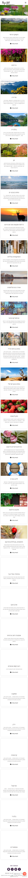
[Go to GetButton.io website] (24, 876)
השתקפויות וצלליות (14, 256)
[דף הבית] (17, 11)
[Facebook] (19, 869)
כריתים (14, 65)
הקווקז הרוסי (14, 34)
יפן (14, 160)
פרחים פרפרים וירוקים (14, 446)
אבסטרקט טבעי (14, 318)
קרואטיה (14, 755)
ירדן (14, 724)
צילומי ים (12, 11)
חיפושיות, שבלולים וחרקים (14, 542)
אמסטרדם (14, 847)
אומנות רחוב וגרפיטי (14, 635)
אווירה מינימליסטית (14, 287)
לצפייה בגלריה (14, 43)
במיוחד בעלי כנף (14, 574)
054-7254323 (14, 866)
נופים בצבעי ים (14, 192)
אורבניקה (14, 604)
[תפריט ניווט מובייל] (25, 2)
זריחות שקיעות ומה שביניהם (14, 224)
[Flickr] (8, 869)
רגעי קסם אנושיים (14, 666)
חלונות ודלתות (14, 509)
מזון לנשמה (14, 416)
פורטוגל (14, 785)
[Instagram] (12, 869)
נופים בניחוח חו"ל (14, 348)
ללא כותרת (14, 479)
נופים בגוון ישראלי (14, 384)
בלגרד (14, 816)
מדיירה (14, 97)
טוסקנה (14, 693)
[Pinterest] (15, 869)
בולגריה (14, 129)
